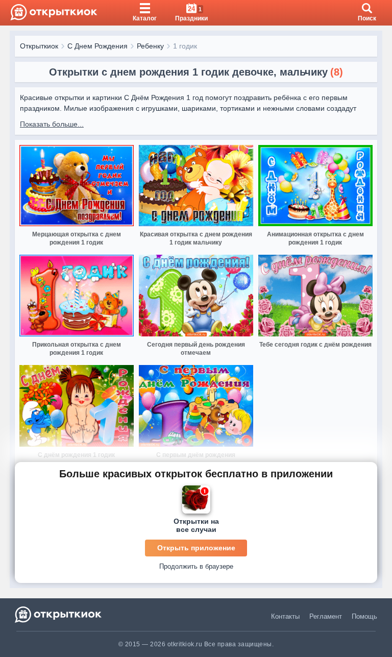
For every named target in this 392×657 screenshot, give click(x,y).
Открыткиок (39, 46)
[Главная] (54, 13)
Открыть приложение (196, 548)
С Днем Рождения (97, 46)
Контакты (285, 616)
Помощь (364, 616)
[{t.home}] (59, 614)
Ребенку (150, 46)
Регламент (325, 616)
